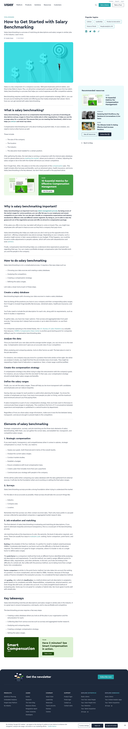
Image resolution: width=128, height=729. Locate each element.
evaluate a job (35, 536)
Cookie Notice (52, 726)
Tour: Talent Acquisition (88, 708)
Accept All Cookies (111, 725)
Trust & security (50, 705)
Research (28, 699)
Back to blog (88, 143)
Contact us (67, 702)
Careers (48, 711)
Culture (89, 21)
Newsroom (49, 702)
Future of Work (91, 26)
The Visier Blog (30, 702)
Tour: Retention (85, 705)
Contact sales (68, 705)
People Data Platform (10, 702)
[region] (64, 725)
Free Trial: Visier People (88, 699)
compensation (57, 166)
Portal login (67, 699)
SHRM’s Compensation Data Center (27, 331)
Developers (29, 714)
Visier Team (9, 38)
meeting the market (32, 158)
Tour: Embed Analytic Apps (113, 699)
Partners (48, 708)
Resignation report (31, 708)
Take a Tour (118, 5)
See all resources (89, 134)
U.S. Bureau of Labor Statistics (50, 329)
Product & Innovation (113, 21)
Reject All (97, 725)
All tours (83, 712)
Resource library (31, 705)
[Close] (125, 725)
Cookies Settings (84, 725)
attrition (11, 241)
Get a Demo (105, 5)
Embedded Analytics (10, 699)
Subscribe (103, 134)
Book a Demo (85, 696)
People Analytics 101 (106, 26)
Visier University (31, 711)
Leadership (99, 21)
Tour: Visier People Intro (88, 702)
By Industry (7, 705)
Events (28, 696)
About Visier (49, 696)
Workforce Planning (10, 696)
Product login (68, 696)
